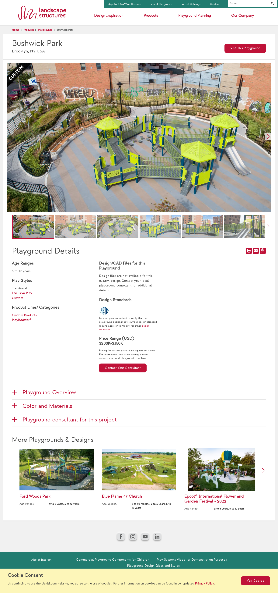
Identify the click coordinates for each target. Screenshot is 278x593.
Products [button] (151, 15)
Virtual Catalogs (191, 4)
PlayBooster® (21, 320)
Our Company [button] (242, 15)
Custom (17, 298)
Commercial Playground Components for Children (112, 560)
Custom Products (24, 315)
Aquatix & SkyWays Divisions (124, 4)
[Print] (249, 251)
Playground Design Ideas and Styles (153, 566)
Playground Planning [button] (194, 15)
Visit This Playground (245, 48)
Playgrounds (45, 29)
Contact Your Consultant (123, 368)
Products (28, 29)
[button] (268, 136)
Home (15, 29)
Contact (215, 4)
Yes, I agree (255, 581)
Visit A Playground (161, 4)
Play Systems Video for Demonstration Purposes (192, 560)
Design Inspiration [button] (108, 15)
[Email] (256, 251)
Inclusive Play (22, 293)
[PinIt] (263, 251)
